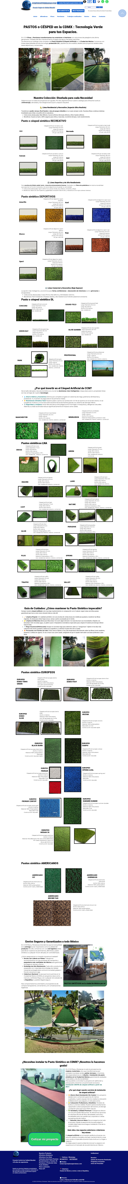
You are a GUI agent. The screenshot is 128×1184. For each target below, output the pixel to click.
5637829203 (73, 1159)
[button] (44, 16)
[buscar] (99, 7)
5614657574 (64, 1159)
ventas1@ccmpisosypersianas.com (71, 1164)
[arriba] (122, 13)
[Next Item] (106, 69)
